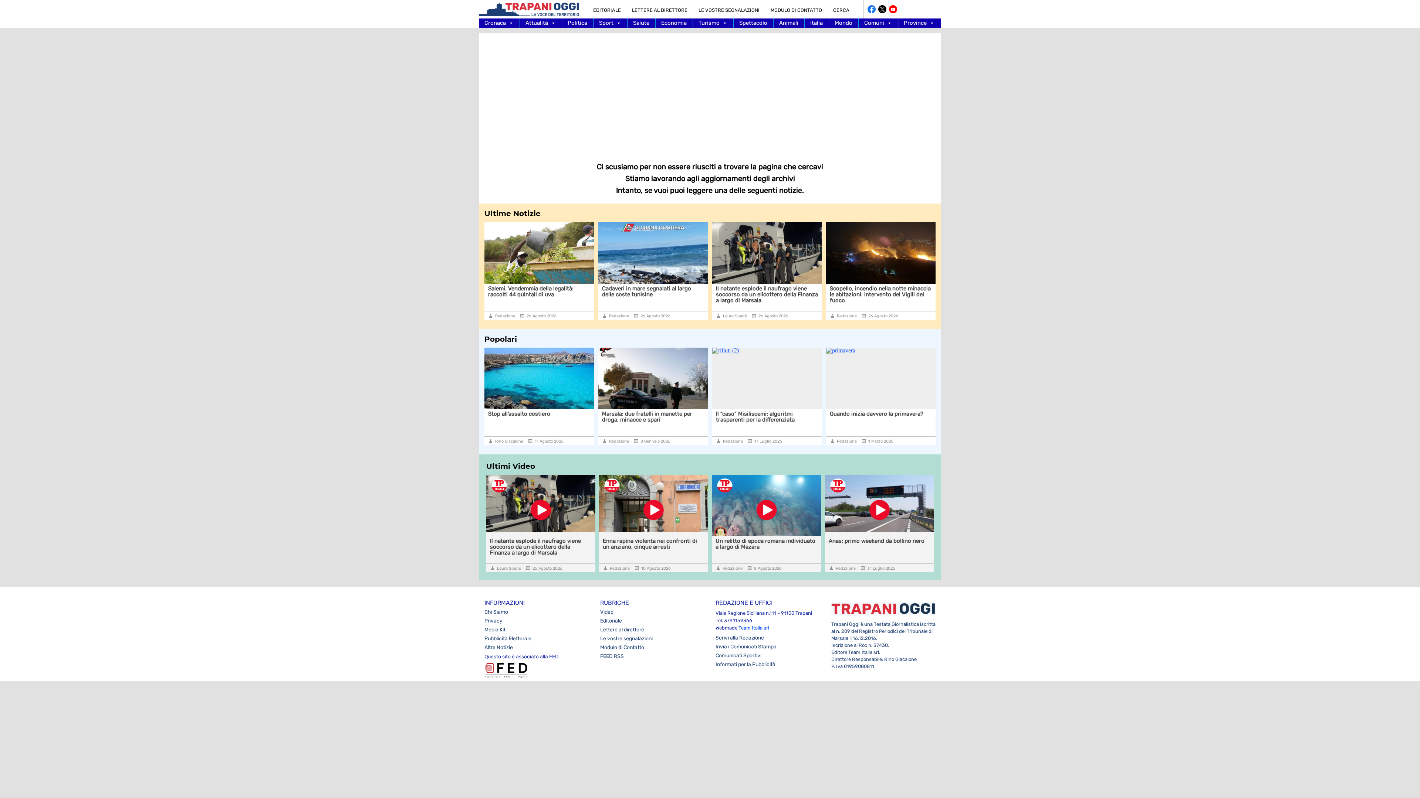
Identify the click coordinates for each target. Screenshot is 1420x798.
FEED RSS (612, 656)
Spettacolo (753, 23)
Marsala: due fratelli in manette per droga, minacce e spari (585, 416)
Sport (606, 23)
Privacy (493, 621)
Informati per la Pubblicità (745, 664)
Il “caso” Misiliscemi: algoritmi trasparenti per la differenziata (693, 416)
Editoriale (607, 10)
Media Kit (495, 630)
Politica (577, 23)
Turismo (709, 23)
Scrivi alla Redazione (740, 638)
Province (915, 23)
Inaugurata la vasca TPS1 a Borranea (895, 288)
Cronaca (495, 23)
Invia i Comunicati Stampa (746, 647)
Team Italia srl (753, 628)
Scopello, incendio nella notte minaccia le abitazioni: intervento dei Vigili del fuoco (784, 294)
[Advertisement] (710, 92)
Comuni (874, 23)
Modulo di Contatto (796, 10)
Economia (674, 23)
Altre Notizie (498, 647)
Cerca (841, 10)
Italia (816, 23)
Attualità (536, 23)
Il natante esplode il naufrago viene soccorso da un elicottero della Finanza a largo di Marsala (672, 294)
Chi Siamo (496, 612)
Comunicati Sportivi (738, 655)
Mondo (843, 23)
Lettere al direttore (659, 10)
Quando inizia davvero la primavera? (814, 413)
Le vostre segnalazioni (729, 10)
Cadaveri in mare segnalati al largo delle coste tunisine (551, 291)
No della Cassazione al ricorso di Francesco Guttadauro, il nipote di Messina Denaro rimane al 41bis (926, 419)
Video (606, 612)
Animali (788, 23)
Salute (641, 23)
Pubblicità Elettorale (507, 638)
